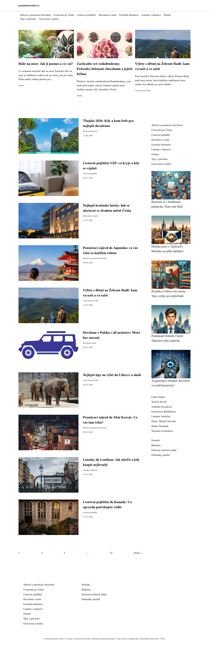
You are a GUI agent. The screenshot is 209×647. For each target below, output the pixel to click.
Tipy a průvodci (28, 18)
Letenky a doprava (151, 15)
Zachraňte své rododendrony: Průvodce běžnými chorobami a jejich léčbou (104, 69)
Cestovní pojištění (86, 15)
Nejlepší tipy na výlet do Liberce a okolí (112, 375)
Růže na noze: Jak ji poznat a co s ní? (45, 64)
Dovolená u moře (107, 15)
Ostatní (167, 15)
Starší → (138, 552)
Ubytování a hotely (49, 18)
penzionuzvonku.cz (28, 5)
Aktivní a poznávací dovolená (35, 15)
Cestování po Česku (64, 15)
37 (111, 552)
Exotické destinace (129, 15)
